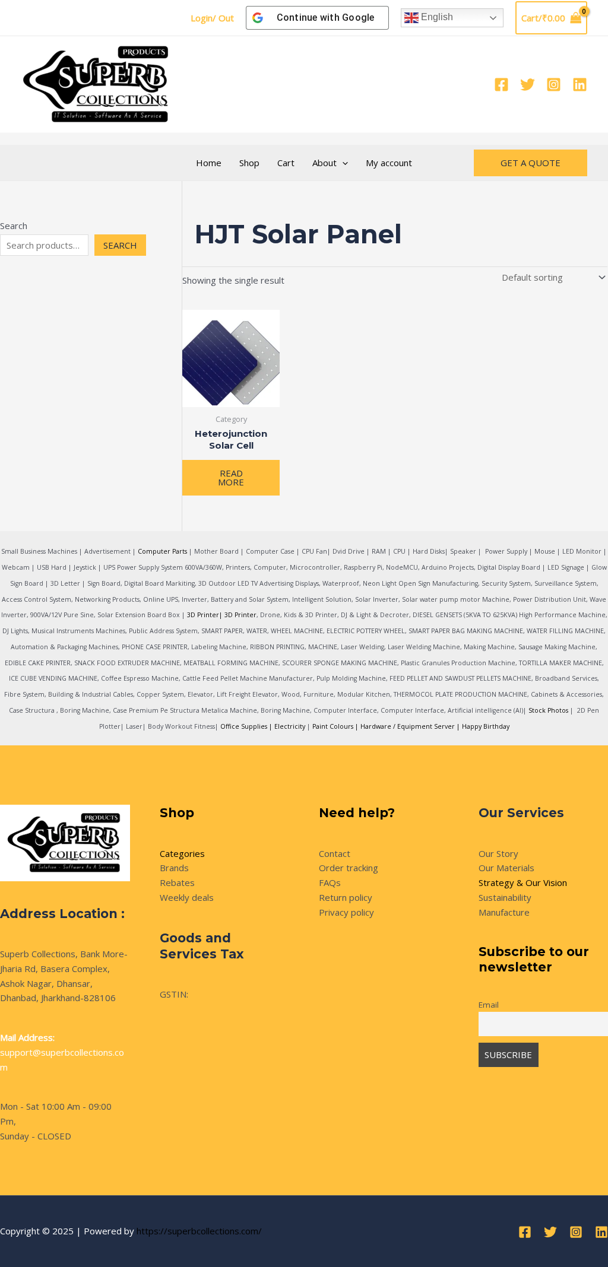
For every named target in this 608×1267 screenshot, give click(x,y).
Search (13, 225)
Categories (182, 853)
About (324, 163)
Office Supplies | (247, 726)
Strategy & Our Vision (523, 882)
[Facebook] (501, 84)
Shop (249, 163)
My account (389, 163)
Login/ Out (212, 18)
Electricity (289, 726)
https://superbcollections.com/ (199, 1231)
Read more (231, 477)
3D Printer (240, 615)
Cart (285, 163)
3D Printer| (205, 615)
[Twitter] (527, 84)
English (436, 17)
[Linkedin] (579, 84)
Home (208, 163)
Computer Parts (162, 551)
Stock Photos (548, 710)
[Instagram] (553, 84)
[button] (342, 162)
